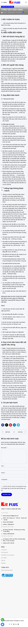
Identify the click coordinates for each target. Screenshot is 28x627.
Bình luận (4, 447)
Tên (2, 466)
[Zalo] (2, 624)
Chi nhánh (4, 557)
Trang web (4, 479)
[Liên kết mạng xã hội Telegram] (18, 425)
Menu (3, 547)
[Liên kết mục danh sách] (14, 516)
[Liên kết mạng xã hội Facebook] (2, 425)
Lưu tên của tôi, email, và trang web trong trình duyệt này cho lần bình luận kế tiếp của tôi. (13, 488)
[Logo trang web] (14, 2)
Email (3, 473)
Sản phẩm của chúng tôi (7, 555)
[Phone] (2, 620)
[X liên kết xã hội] (6, 425)
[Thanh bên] (2, 190)
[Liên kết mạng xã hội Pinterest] (10, 425)
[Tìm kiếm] (26, 2)
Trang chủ (4, 549)
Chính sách (5, 567)
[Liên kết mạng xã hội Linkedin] (14, 425)
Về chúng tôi (4, 552)
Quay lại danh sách (14, 432)
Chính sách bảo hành (7, 6)
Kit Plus (5, 12)
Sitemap (3, 563)
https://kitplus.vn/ (18, 317)
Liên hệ (3, 560)
